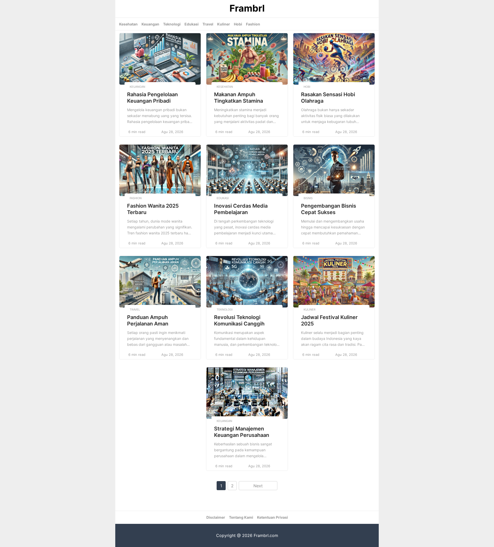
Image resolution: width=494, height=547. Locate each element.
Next (258, 485)
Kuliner (223, 24)
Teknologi (172, 24)
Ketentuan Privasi (272, 517)
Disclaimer (215, 517)
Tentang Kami (241, 517)
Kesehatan (128, 24)
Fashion (253, 24)
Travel (207, 24)
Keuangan (150, 24)
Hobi (238, 24)
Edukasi (191, 24)
